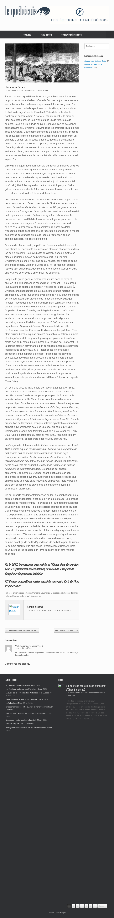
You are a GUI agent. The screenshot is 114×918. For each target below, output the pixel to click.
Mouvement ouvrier (20, 595)
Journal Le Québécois (50, 592)
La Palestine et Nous (14, 703)
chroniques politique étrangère (26, 592)
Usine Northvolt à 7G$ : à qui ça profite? (22, 699)
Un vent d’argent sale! (14, 723)
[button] (110, 34)
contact (27, 34)
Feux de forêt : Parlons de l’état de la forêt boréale (26, 713)
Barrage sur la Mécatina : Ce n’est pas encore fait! (26, 727)
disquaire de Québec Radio (95, 61)
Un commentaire (42, 90)
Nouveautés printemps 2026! (17, 685)
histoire (8, 595)
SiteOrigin (61, 912)
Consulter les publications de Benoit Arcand (49, 610)
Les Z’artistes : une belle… (66, 630)
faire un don (46, 34)
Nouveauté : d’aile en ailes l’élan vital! (21, 720)
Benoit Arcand (29, 90)
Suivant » (102, 906)
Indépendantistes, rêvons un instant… (21, 630)
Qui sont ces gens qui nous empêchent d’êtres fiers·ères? (86, 688)
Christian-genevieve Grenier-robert (29, 645)
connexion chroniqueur (71, 34)
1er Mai (74, 592)
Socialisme (35, 595)
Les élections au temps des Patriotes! (21, 689)
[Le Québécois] (27, 12)
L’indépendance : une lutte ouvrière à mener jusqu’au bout (29, 706)
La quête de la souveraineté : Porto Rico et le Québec (27, 692)
